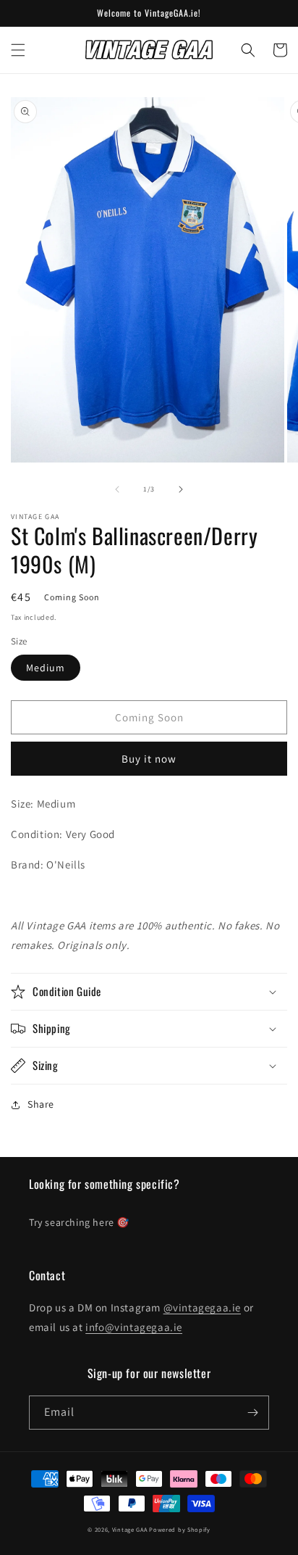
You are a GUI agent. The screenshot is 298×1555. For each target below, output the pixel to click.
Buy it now (149, 759)
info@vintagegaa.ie (133, 1327)
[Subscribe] (252, 1413)
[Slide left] (117, 489)
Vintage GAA (130, 1529)
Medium (45, 667)
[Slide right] (181, 489)
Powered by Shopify (179, 1529)
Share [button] (40, 1104)
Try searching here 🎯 (79, 1222)
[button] (18, 50)
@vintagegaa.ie (202, 1307)
